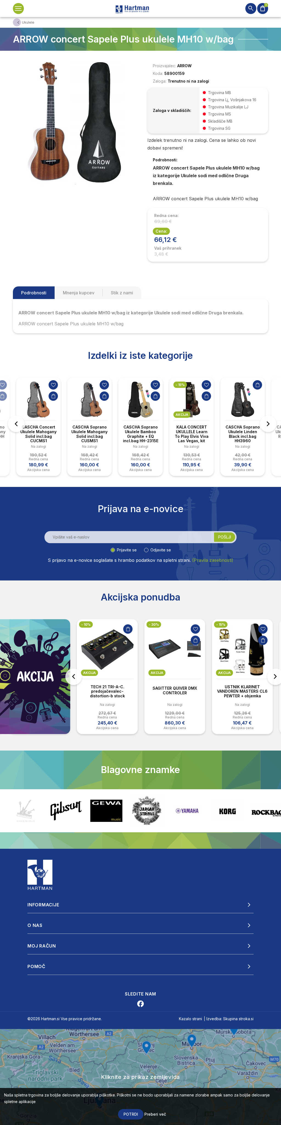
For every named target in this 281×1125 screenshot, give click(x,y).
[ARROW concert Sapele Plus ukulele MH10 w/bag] (74, 123)
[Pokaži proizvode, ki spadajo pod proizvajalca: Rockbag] (227, 811)
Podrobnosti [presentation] (33, 292)
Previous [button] (16, 424)
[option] (38, 426)
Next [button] (268, 424)
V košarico (53, 396)
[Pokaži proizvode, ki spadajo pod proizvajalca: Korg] (187, 811)
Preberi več (155, 1114)
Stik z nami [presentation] (122, 292)
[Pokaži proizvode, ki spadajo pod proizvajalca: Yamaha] (147, 811)
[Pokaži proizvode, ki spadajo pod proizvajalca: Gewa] (66, 811)
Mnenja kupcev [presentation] (78, 292)
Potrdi (130, 1114)
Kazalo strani (190, 1018)
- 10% (86, 624)
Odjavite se (160, 550)
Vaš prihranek (167, 248)
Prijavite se (127, 550)
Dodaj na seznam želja (53, 385)
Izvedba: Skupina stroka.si (230, 1018)
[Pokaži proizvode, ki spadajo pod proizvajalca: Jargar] (106, 810)
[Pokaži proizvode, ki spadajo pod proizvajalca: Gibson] (26, 810)
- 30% (154, 624)
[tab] (34, 292)
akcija (182, 415)
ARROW (184, 65)
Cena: (161, 231)
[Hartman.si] (40, 874)
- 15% (180, 385)
